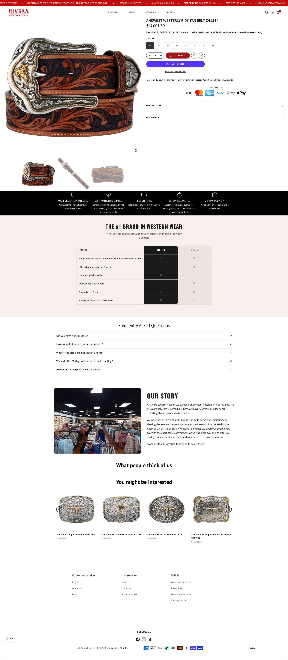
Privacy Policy (177, 588)
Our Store (126, 588)
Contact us (77, 588)
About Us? (127, 582)
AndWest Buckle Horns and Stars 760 (121, 534)
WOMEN (150, 12)
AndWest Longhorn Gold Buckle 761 (75, 534)
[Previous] (10, 87)
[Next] (137, 87)
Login (74, 594)
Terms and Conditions (181, 582)
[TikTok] (150, 639)
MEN (131, 12)
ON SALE (170, 12)
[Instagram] (144, 639)
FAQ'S (75, 582)
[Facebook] (138, 639)
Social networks (129, 594)
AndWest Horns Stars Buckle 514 (164, 534)
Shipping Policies (179, 600)
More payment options (175, 71)
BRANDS (112, 12)
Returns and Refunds (181, 594)
